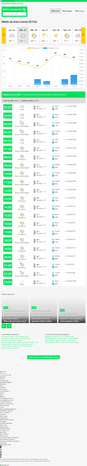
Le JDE (2, 407)
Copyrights (3, 421)
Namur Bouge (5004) (21, 336)
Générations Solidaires (6, 411)
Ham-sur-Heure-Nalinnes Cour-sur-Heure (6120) (17, 346)
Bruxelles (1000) (62, 338)
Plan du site (3, 425)
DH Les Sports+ (4, 380)
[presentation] (4, 326)
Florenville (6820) (73, 338)
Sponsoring (3, 443)
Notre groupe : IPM (5, 445)
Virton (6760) (74, 342)
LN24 (1, 386)
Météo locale (55, 11)
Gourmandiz (3, 389)
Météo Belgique (67, 11)
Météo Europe (79, 11)
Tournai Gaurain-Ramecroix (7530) (12, 340)
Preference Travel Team (7, 404)
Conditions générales (6, 423)
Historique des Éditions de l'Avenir (9, 441)
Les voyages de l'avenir (6, 398)
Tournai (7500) (71, 340)
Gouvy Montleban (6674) (52, 342)
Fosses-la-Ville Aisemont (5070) (23, 344)
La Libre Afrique (4, 391)
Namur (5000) (49, 340)
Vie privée (3, 414)
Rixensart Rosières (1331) (31, 342)
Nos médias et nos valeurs (7, 439)
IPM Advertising (4, 405)
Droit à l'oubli (4, 418)
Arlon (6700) (65, 342)
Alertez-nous (3, 436)
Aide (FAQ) (3, 432)
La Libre (2, 379)
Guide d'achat (4, 427)
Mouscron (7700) (60, 340)
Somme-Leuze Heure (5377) (10, 348)
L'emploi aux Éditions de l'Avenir (9, 437)
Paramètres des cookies (6, 420)
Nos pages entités (5, 429)
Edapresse (3, 377)
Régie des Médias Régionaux (8, 409)
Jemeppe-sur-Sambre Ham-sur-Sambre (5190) (16, 338)
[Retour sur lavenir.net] (43, 1)
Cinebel (2, 393)
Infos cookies (3, 416)
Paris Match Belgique (6, 382)
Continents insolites (5, 402)
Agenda (2, 397)
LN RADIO (3, 388)
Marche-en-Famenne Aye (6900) (11, 342)
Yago (1, 395)
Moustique (3, 384)
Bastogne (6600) (7, 344)
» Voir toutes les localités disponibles (43, 357)
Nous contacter (4, 434)
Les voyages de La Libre (6, 400)
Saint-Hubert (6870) (8, 336)
